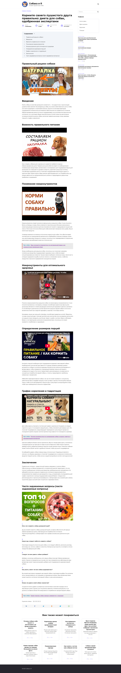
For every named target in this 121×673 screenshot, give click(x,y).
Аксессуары (82, 21)
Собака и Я (35, 3)
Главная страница (26, 11)
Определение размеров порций (36, 49)
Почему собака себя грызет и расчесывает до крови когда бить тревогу (31, 624)
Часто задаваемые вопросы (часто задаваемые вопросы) (43, 56)
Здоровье (82, 27)
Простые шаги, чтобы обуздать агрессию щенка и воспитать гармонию (87, 76)
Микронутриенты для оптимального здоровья (40, 46)
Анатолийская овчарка (84, 48)
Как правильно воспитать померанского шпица (70, 624)
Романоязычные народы (50, 647)
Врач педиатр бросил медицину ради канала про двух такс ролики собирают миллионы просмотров (90, 625)
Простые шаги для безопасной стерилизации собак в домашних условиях (87, 39)
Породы (81, 30)
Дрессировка (83, 24)
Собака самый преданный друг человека (90, 647)
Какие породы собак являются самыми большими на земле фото (31, 648)
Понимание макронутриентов (35, 44)
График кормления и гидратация (36, 51)
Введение (29, 39)
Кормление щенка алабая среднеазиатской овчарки (50, 624)
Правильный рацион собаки (34, 37)
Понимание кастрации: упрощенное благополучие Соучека (88, 67)
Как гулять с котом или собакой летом (70, 647)
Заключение (30, 53)
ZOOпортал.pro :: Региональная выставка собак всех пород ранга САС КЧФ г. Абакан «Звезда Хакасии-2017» (87, 57)
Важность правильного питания (35, 41)
